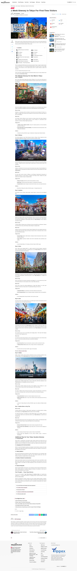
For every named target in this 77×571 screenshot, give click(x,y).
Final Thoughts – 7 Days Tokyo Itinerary (24, 62)
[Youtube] (53, 27)
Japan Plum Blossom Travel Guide (21, 500)
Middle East (57, 36)
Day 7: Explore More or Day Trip (37, 55)
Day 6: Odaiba (20, 55)
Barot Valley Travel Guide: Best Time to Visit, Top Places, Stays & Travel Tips (60, 44)
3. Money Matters (35, 59)
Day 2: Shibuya (20, 52)
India (55, 41)
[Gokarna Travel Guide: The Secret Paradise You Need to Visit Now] (52, 50)
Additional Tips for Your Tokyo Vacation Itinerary (22, 57)
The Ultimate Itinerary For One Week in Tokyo (22, 50)
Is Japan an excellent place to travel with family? (25, 491)
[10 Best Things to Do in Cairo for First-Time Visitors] (52, 35)
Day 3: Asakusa (35, 52)
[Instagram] (71, 2)
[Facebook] (67, 2)
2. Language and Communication (23, 59)
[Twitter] (68, 2)
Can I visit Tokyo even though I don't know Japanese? (26, 485)
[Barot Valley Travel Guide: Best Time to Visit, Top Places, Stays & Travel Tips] (52, 45)
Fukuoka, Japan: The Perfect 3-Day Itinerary (22, 502)
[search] (73, 2)
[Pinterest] (70, 2)
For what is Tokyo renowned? (22, 487)
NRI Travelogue (17, 13)
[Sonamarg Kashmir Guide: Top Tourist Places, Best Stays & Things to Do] (52, 39)
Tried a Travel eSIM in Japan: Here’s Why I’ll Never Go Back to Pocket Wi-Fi (27, 503)
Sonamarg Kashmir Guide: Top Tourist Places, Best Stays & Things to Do (60, 39)
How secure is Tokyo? (21, 489)
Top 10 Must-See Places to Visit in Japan (22, 505)
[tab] (30, 485)
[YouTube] (69, 2)
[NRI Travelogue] (5, 2)
